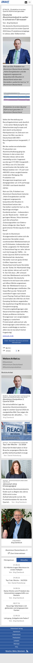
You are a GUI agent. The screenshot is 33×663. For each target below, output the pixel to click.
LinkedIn (16, 640)
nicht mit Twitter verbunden (4, 350)
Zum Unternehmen (17, 553)
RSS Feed (16, 644)
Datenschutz (16, 634)
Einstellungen (18, 351)
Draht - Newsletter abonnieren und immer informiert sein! (16, 341)
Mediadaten (16, 637)
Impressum (16, 631)
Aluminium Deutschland (13, 364)
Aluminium (7, 362)
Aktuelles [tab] (24, 560)
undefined (4, 347)
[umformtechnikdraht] (5, 2)
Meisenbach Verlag (17, 628)
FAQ (16, 647)
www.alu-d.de (8, 336)
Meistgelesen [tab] (9, 560)
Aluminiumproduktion (12, 367)
